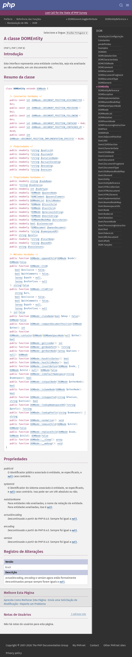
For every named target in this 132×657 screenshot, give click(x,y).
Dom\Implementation (109, 198)
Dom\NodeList (105, 214)
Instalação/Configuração (110, 36)
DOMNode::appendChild (43, 258)
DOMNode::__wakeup (41, 443)
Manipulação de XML (17, 23)
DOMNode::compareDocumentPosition (50, 324)
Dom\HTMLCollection (109, 187)
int (28, 100)
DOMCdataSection (107, 55)
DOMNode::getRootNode (43, 351)
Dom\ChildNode (106, 152)
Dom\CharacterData (108, 148)
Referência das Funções (28, 19)
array (19, 277)
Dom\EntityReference (109, 183)
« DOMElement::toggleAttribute (81, 19)
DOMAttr (102, 52)
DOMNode (41, 88)
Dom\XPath (104, 241)
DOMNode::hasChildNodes (44, 362)
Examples (103, 48)
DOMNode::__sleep (40, 439)
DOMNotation (105, 117)
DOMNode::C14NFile (41, 289)
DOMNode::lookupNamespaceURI (47, 405)
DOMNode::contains (21, 335)
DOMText (102, 129)
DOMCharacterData (108, 59)
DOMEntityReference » (116, 19)
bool (32, 223)
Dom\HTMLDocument (109, 190)
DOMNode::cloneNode (41, 316)
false (23, 262)
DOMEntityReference (108, 90)
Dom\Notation (105, 217)
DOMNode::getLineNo (41, 343)
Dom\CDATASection (108, 144)
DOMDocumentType (108, 79)
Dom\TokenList (105, 233)
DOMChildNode (106, 63)
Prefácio (8, 19)
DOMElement (38, 196)
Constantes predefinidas (104, 42)
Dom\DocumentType (108, 167)
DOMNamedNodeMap (41, 219)
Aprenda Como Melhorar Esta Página (25, 600)
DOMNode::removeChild (43, 424)
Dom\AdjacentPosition (109, 136)
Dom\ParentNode (107, 221)
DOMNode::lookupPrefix (43, 412)
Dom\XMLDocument (108, 237)
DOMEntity (103, 86)
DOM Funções (105, 244)
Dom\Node (103, 210)
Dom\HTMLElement (108, 194)
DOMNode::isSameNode (42, 389)
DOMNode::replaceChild (43, 432)
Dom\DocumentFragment (110, 163)
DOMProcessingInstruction (110, 125)
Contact (94, 645)
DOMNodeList (37, 200)
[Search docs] (121, 5)
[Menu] (127, 5)
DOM (34, 23)
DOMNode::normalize (41, 420)
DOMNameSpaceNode (53, 335)
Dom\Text (103, 229)
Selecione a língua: (55, 32)
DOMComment (105, 67)
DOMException (105, 94)
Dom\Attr (103, 140)
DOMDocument (39, 227)
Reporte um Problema (33, 603)
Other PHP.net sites (115, 645)
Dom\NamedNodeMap (109, 202)
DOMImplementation (108, 98)
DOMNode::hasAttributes (44, 358)
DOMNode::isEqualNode (43, 381)
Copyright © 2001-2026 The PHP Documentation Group (37, 645)
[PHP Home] (9, 5)
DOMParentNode (106, 121)
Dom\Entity (104, 179)
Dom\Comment (105, 156)
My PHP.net (79, 645)
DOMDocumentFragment (110, 75)
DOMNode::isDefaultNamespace (47, 374)
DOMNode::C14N (38, 266)
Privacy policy (14, 653)
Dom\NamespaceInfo (109, 206)
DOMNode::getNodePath (43, 347)
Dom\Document (106, 160)
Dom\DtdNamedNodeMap (110, 171)
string (35, 150)
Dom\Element (105, 175)
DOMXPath (103, 133)
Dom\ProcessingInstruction (110, 225)
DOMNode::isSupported (43, 397)
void (61, 420)
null (38, 277)
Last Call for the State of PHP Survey (66, 12)
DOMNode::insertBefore (43, 366)
